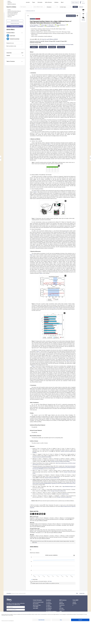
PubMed (34, 452)
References (10, 16)
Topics (33, 2)
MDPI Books (61, 603)
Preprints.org (61, 605)
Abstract (9, 1)
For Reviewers (49, 603)
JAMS (60, 611)
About (62, 2)
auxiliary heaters (55, 68)
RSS (77, 593)
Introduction (10, 2)
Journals (28, 2)
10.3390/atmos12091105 (30, 10)
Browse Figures (43, 47)
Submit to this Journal (15, 20)
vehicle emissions (38, 68)
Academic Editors (11, 32)
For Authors (48, 602)
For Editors (48, 605)
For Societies (48, 609)
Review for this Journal (15, 23)
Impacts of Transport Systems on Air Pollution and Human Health (59, 44)
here (36, 542)
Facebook (74, 603)
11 (35, 234)
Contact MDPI (35, 606)
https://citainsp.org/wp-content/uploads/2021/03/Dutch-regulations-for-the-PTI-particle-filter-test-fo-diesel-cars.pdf (54, 483)
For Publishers (49, 608)
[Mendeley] (44, 514)
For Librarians (48, 606)
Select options (10, 607)
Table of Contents (11, 61)
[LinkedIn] (36, 514)
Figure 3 (41, 273)
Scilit (74, 451)
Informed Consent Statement (13, 12)
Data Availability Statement (12, 13)
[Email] (31, 514)
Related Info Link (10, 43)
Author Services (48, 2)
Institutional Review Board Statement (14, 11)
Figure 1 (35, 191)
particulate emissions (47, 68)
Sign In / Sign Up (75, 2)
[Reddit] (42, 514)
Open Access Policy (37, 605)
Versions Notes (61, 47)
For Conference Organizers (51, 611)
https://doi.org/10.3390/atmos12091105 (50, 39)
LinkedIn (74, 602)
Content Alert (81, 593)
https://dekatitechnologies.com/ (68, 486)
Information (40, 2)
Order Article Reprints (71, 15)
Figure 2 (31, 254)
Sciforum (61, 602)
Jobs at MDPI (35, 608)
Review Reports (52, 47)
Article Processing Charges (38, 602)
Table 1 (48, 144)
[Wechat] (40, 514)
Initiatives (56, 2)
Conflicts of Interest (11, 15)
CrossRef (70, 451)
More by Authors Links (11, 46)
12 (36, 246)
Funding (9, 9)
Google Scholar (64, 451)
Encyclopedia (61, 609)
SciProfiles (61, 608)
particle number (62, 68)
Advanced (81, 6)
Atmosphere (9, 593)
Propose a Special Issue (14, 26)
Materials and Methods (12, 4)
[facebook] (38, 514)
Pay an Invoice (36, 603)
